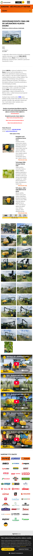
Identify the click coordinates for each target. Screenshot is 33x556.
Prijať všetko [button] (8, 549)
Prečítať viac (23, 546)
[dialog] (16, 546)
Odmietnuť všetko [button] (24, 549)
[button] (16, 553)
